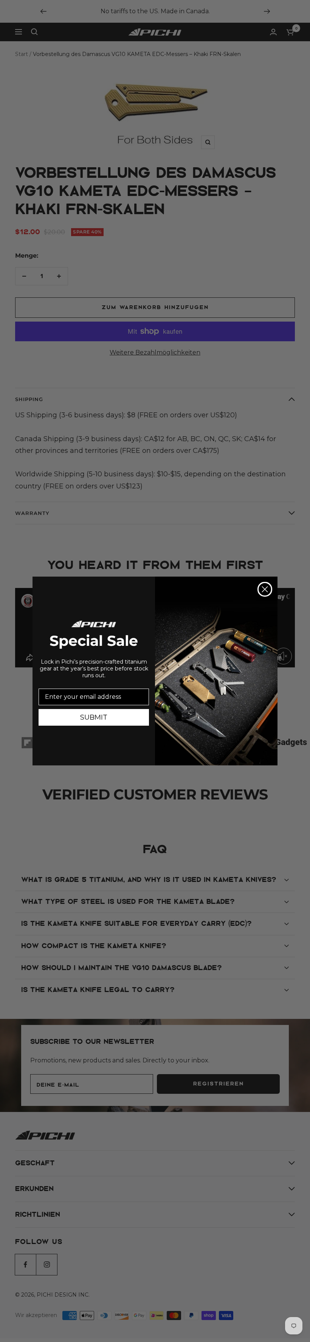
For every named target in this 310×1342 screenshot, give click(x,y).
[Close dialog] (264, 589)
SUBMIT (93, 717)
